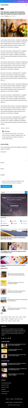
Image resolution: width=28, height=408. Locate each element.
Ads (2, 316)
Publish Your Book (5, 385)
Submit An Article (5, 387)
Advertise (3, 389)
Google (2, 318)
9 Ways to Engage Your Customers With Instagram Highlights (13, 266)
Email (2, 168)
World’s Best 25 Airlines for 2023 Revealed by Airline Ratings (17, 300)
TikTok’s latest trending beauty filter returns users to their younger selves (16, 274)
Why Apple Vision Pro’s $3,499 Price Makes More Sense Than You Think (13, 238)
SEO (19, 318)
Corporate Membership (6, 382)
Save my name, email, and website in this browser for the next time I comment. (13, 182)
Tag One (2, 128)
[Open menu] (1, 1)
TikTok (18, 320)
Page (16, 318)
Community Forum (5, 391)
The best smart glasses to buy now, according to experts (15, 283)
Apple (14, 316)
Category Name (5, 225)
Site (21, 318)
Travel (8, 297)
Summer (2, 320)
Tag (6, 320)
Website (3, 175)
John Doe (7, 16)
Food (2, 8)
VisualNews (4, 5)
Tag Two (7, 128)
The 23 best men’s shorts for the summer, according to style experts (17, 309)
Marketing (11, 318)
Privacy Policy (4, 393)
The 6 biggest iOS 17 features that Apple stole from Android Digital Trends (13, 252)
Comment (4, 152)
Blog (17, 316)
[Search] (26, 192)
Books (20, 316)
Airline (10, 316)
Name (3, 162)
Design (24, 316)
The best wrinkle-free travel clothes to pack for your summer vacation (16, 291)
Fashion (9, 280)
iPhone (6, 318)
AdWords (5, 316)
